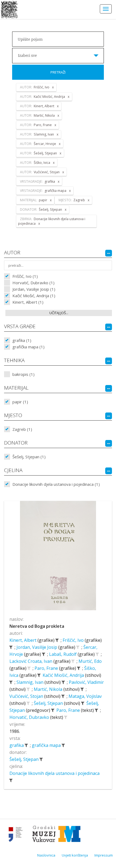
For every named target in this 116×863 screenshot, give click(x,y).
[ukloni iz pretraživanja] (57, 640)
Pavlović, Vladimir (86, 682)
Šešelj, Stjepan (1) (29, 456)
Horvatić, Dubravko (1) (33, 282)
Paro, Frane (47, 668)
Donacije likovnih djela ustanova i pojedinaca (54, 773)
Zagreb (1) (22, 429)
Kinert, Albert (23, 640)
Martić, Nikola (48, 689)
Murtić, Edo (90, 661)
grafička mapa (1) (28, 346)
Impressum (103, 855)
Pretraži (58, 72)
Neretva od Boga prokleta (36, 626)
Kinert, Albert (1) (27, 302)
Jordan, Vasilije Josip (37, 647)
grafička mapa (47, 745)
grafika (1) (21, 340)
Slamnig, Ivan (30, 682)
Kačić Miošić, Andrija (64, 675)
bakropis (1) (23, 374)
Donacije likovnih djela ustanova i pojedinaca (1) (56, 484)
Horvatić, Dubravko (29, 717)
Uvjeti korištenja (75, 855)
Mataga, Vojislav (85, 696)
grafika (17, 745)
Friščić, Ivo (74, 640)
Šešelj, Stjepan (49, 703)
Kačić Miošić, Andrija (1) (33, 295)
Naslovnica (46, 855)
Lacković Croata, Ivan (31, 661)
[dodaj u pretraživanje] (77, 647)
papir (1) (20, 401)
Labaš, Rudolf (63, 654)
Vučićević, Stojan (26, 696)
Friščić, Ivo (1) (25, 276)
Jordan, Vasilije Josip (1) (33, 289)
